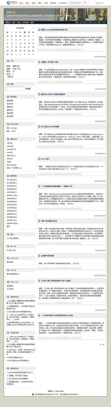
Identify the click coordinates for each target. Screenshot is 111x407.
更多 (8, 226)
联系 (19, 22)
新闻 (34, 2)
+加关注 (10, 76)
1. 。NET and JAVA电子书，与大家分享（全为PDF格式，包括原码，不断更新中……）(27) (20, 338)
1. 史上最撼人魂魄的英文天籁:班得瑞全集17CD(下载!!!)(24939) (20, 302)
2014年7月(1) (12, 180)
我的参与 (10, 107)
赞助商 (53, 2)
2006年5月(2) (12, 208)
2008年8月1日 (100, 153)
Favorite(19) (11, 149)
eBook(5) (10, 146)
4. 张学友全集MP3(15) (15, 357)
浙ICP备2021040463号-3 (69, 394)
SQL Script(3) (12, 165)
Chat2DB (62, 2)
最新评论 (10, 110)
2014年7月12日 (100, 57)
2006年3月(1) (12, 214)
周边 (27, 2)
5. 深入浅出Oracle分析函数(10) (18, 360)
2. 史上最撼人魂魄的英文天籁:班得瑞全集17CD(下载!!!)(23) (20, 345)
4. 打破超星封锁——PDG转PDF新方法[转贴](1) (19, 383)
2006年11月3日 (100, 216)
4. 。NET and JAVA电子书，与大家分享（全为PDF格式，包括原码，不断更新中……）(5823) (20, 317)
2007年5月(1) (12, 192)
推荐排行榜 (14, 368)
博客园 (7, 22)
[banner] (10, 3)
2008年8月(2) (12, 189)
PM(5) (9, 161)
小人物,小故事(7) (13, 238)
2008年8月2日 (100, 121)
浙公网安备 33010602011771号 (46, 394)
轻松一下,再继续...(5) (14, 168)
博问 (40, 2)
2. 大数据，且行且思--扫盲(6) (17, 375)
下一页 (101, 344)
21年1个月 (17, 68)
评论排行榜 (14, 332)
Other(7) (10, 158)
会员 (21, 2)
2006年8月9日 (100, 310)
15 (13, 71)
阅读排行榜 (14, 297)
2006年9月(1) (12, 198)
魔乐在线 (10, 262)
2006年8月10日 (100, 275)
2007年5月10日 (100, 181)
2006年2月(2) (12, 217)
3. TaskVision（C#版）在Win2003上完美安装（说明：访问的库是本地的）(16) (20, 352)
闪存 (46, 2)
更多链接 (10, 116)
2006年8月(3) (12, 201)
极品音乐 (10, 286)
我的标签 (10, 113)
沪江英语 (10, 289)
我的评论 (10, 104)
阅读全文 (80, 44)
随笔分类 (13, 139)
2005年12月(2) (12, 223)
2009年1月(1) (12, 186)
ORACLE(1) (11, 155)
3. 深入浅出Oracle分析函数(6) (17, 378)
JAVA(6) (10, 152)
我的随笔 (10, 100)
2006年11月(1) (12, 195)
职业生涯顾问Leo (13, 274)
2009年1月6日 (100, 89)
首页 (13, 22)
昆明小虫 (11, 12)
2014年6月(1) (12, 183)
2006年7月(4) (12, 204)
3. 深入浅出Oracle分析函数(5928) (19, 311)
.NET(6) (9, 143)
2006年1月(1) (12, 220)
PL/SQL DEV (11, 250)
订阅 (24, 22)
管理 (32, 22)
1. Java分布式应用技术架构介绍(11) (20, 372)
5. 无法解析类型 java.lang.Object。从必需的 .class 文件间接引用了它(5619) (20, 323)
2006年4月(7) (12, 211)
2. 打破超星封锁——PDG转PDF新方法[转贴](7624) (20, 307)
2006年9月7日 (100, 250)
